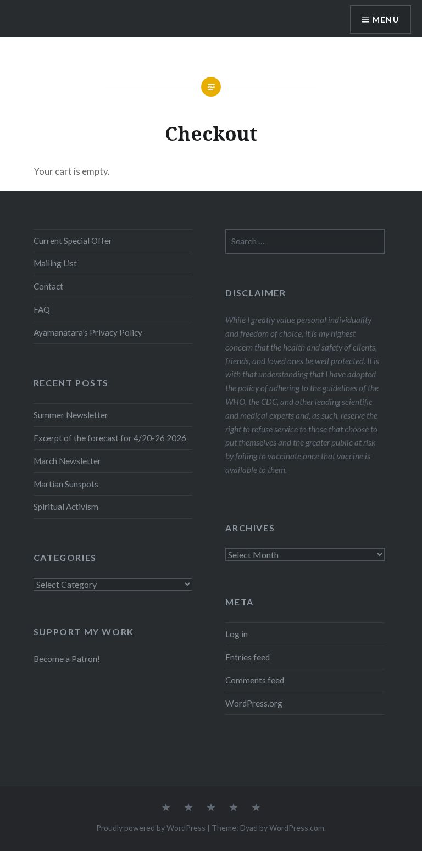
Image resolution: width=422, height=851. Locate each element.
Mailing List (55, 263)
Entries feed (247, 657)
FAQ (42, 309)
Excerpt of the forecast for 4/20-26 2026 (110, 438)
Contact (48, 286)
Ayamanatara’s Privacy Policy (88, 332)
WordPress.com (296, 827)
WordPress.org (253, 703)
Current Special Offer (73, 241)
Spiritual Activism (66, 506)
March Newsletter (67, 461)
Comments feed (254, 680)
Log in (236, 634)
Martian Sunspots (66, 484)
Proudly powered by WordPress (151, 827)
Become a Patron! (67, 659)
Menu (386, 19)
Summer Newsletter (71, 415)
